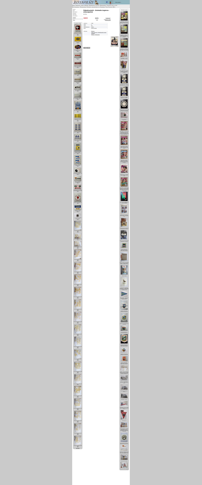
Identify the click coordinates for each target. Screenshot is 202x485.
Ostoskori (74, 13)
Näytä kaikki (77, 448)
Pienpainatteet (92, 5)
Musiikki (86, 5)
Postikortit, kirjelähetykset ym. (93, 7)
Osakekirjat (102, 7)
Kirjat (73, 5)
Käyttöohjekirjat (75, 7)
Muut (114, 7)
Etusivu (74, 9)
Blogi (74, 10)
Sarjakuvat (78, 5)
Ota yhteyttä (75, 15)
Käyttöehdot (75, 11)
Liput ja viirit (114, 5)
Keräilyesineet (103, 5)
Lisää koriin (108, 18)
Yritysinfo (74, 14)
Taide (107, 7)
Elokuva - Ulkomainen (95, 34)
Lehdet (82, 5)
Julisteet (97, 5)
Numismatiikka (83, 7)
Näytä (78, 42)
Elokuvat (110, 7)
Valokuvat (109, 5)
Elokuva (92, 31)
